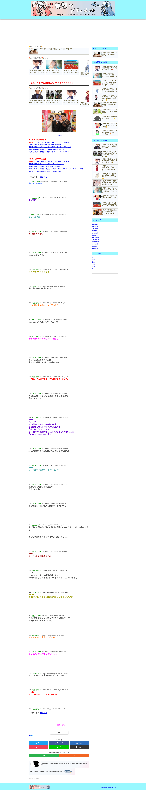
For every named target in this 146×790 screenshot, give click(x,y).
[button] (87, 68)
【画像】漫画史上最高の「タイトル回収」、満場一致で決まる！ (46, 164)
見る (93, 262)
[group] (37, 67)
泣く (93, 268)
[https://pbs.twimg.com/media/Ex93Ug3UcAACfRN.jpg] (59, 132)
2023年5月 (95, 226)
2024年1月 (95, 244)
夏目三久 (43, 177)
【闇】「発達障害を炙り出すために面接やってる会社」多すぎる (46, 149)
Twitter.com (60, 135)
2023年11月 (95, 239)
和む (93, 264)
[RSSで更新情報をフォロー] (74, 755)
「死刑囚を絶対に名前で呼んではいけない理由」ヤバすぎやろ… (46, 144)
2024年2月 (95, 246)
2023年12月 (95, 241)
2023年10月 (95, 237)
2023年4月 (95, 224)
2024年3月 (95, 248)
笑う (93, 257)
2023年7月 (95, 231)
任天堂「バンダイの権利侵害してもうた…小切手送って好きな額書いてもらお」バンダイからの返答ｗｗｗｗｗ (59, 169)
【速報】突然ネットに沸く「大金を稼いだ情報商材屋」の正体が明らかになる (50, 147)
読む (31, 735)
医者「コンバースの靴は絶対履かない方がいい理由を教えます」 (46, 171)
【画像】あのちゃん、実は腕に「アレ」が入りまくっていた (52, 161)
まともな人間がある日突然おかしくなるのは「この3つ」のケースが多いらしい (50, 152)
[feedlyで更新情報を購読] (44, 755)
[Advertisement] (73, 31)
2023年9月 (95, 235)
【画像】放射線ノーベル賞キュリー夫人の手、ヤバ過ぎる (44, 166)
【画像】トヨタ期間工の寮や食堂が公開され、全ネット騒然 (52, 142)
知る (93, 266)
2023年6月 (95, 228)
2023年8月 (95, 233)
